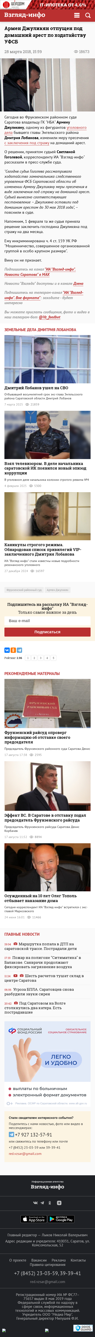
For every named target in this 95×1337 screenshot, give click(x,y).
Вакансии (39, 1260)
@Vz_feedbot (49, 316)
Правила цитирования (47, 1264)
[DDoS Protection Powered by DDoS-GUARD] (83, 1330)
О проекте (17, 1260)
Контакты (78, 1260)
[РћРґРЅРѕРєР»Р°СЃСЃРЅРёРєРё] (13, 650)
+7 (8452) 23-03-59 (23, 1147)
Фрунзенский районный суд (24, 590)
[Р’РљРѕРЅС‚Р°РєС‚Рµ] (7, 650)
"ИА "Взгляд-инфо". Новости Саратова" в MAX (40, 272)
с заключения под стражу (26, 142)
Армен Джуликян (57, 590)
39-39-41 (53, 1147)
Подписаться (47, 632)
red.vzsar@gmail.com (25, 1153)
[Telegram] (19, 650)
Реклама (59, 1260)
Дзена (78, 283)
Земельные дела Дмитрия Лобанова (40, 329)
